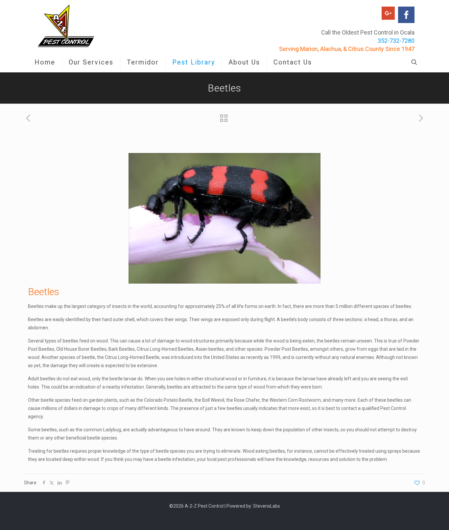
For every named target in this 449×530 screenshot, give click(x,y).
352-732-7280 (396, 40)
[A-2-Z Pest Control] (66, 26)
